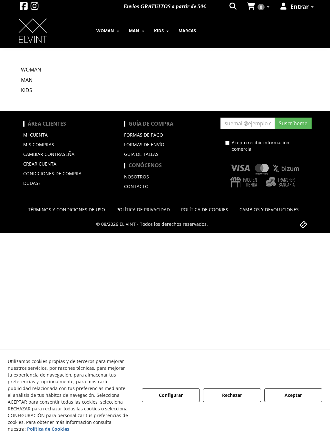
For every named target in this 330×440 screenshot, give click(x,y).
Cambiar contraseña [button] (48, 154)
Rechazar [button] (232, 395)
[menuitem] (233, 6)
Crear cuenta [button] (39, 164)
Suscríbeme (293, 123)
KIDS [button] (26, 90)
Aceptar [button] (293, 395)
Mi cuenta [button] (35, 135)
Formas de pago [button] (143, 135)
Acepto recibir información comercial (260, 145)
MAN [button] (27, 79)
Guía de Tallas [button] (141, 154)
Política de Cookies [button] (48, 429)
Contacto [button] (136, 186)
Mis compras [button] (38, 144)
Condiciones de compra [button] (52, 173)
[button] (24, 8)
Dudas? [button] (31, 183)
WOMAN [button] (31, 69)
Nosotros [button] (136, 177)
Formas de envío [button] (144, 144)
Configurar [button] (171, 395)
